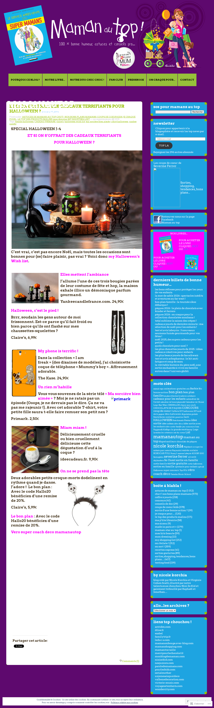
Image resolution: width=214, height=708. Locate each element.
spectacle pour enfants (186, 466)
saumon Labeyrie (184, 453)
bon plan (176, 392)
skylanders (158, 460)
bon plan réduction (170, 396)
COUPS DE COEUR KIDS (110, 117)
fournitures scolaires (164, 417)
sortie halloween (195, 464)
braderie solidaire (187, 396)
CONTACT (187, 79)
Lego (195, 429)
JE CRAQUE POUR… (165, 513)
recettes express (164, 549)
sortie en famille (187, 460)
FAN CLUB (116, 79)
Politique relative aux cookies (124, 702)
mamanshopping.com (168, 646)
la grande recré (178, 429)
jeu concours (188, 426)
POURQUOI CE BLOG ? (25, 79)
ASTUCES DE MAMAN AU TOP (39, 117)
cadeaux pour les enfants (169, 398)
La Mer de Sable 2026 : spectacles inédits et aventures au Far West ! (179, 297)
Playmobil (176, 450)
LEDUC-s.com (162, 639)
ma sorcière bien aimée (98, 121)
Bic (200, 388)
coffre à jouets (163, 497)
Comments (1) (130, 661)
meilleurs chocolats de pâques (181, 441)
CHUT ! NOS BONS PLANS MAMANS (76, 117)
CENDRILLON (174, 405)
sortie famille (160, 464)
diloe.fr (159, 630)
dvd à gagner (158, 414)
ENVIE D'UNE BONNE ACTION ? (171, 510)
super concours (171, 470)
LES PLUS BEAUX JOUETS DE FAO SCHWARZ (176, 355)
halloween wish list (75, 121)
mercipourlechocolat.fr (169, 653)
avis (188, 389)
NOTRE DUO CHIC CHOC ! (87, 79)
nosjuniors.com (164, 662)
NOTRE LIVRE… (55, 79)
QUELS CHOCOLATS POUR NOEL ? (171, 345)
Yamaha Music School (181, 474)
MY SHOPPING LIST (79, 119)
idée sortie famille (174, 427)
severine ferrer (176, 456)
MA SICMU (161, 523)
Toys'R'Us (183, 470)
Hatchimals (177, 420)
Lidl (188, 432)
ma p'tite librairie (166, 520)
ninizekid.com (164, 659)
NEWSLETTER (164, 123)
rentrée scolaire (190, 450)
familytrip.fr (163, 636)
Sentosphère (158, 457)
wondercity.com (165, 689)
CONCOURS (190, 407)
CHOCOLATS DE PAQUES (167, 408)
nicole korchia (168, 446)
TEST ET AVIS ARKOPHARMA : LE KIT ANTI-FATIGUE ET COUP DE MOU (177, 360)
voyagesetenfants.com (169, 686)
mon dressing (60, 119)
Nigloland (188, 447)
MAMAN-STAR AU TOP (167, 530)
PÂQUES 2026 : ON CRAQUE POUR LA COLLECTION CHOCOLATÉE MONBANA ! (175, 316)
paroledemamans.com (169, 666)
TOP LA (164, 145)
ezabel (159, 633)
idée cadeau (168, 423)
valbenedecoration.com (169, 679)
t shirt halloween (119, 121)
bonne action (160, 392)
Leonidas (157, 433)
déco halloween (173, 414)
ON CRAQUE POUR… (162, 79)
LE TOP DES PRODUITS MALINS (35, 119)
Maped (162, 441)
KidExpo (167, 429)
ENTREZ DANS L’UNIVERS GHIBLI (172, 371)
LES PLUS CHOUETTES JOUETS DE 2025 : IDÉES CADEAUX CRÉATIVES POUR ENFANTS (179, 351)
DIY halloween (186, 411)
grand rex (179, 417)
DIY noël (197, 411)
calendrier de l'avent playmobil (172, 402)
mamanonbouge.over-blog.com (174, 643)
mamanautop (41, 104)
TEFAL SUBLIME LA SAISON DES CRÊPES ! (176, 320)
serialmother (163, 672)
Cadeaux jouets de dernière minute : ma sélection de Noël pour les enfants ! (179, 325)
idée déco (178, 424)
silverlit (192, 457)
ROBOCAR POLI (161, 453)
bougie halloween (24, 121)
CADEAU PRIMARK (45, 121)
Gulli (186, 417)
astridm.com (163, 626)
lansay (189, 430)
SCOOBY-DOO (198, 453)
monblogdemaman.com (170, 656)
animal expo (158, 389)
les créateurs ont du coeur (173, 433)
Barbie (194, 388)
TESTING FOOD (162, 562)
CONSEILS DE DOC (164, 503)
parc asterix (165, 450)
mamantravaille (165, 649)
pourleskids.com (165, 669)
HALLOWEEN (162, 420)
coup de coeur (162, 410)
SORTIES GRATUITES (165, 553)
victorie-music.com (167, 682)
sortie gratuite (177, 463)
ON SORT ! (159, 546)
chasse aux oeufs (188, 405)
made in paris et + (166, 526)
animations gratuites (175, 388)
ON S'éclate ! (162, 543)
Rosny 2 (174, 453)
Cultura (175, 411)
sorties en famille (163, 466)
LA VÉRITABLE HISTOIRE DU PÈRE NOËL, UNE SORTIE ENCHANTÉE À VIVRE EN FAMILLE (178, 366)
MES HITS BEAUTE (165, 533)
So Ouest (169, 460)
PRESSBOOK (136, 79)
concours (160, 500)
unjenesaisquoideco (167, 676)
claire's (60, 121)
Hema (187, 420)
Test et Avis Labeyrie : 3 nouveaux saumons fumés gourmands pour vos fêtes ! (177, 333)
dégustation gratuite (189, 414)
